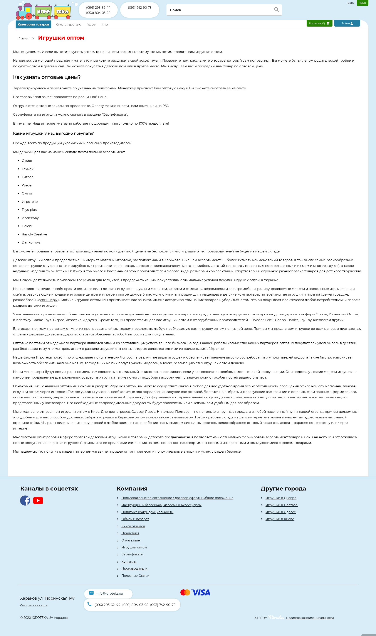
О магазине (130, 540)
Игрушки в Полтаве (281, 505)
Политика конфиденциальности (147, 512)
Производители (134, 568)
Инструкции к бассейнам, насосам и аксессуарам (161, 505)
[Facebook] (26, 504)
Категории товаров (33, 24)
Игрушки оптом (134, 547)
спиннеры (48, 300)
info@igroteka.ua (110, 593)
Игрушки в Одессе (280, 512)
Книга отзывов (133, 526)
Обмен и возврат (135, 519)
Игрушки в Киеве (279, 519)
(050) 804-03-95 (98, 13)
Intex (105, 24)
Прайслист (130, 533)
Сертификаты (132, 554)
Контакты (128, 561)
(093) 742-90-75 (139, 8)
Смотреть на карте (33, 605)
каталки (175, 289)
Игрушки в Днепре (280, 498)
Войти (346, 23)
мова (350, 2)
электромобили (242, 289)
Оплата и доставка (69, 24)
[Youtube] (39, 504)
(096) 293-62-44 (98, 8)
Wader (91, 24)
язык (362, 2)
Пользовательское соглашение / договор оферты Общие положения (177, 498)
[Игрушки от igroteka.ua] (47, 19)
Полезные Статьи (135, 576)
